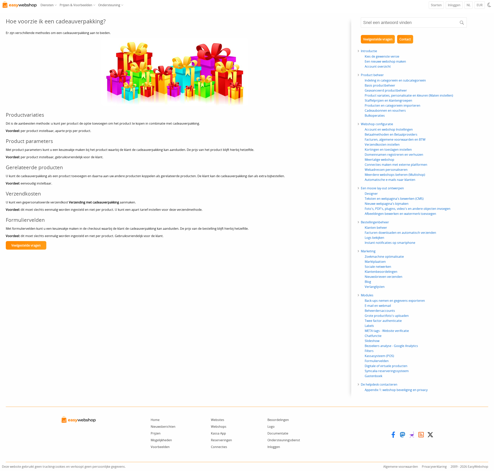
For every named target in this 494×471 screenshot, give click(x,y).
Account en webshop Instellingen (389, 129)
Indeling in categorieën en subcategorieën (395, 80)
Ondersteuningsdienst (283, 440)
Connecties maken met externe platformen (396, 164)
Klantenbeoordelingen (381, 272)
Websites (217, 420)
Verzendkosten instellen (382, 144)
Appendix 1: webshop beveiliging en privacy (396, 390)
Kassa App (218, 433)
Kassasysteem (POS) (379, 356)
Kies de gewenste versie (382, 56)
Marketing (368, 251)
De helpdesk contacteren (379, 384)
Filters (369, 351)
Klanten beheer (376, 227)
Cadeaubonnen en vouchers (385, 110)
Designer (371, 193)
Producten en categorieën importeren (392, 105)
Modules (367, 295)
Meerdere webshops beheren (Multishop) (395, 175)
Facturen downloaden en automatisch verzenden (400, 232)
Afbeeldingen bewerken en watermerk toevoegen (400, 214)
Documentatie (277, 433)
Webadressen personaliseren (386, 169)
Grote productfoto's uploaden (387, 316)
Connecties (219, 447)
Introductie (369, 51)
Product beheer (372, 75)
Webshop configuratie (377, 124)
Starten (436, 5)
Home (155, 420)
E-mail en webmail (378, 306)
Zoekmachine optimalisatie (384, 256)
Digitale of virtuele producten (386, 366)
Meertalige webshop (379, 159)
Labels (369, 326)
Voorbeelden (160, 447)
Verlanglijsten (375, 287)
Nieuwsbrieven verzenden (383, 277)
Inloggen (454, 5)
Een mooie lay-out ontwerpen (382, 188)
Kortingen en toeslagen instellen (388, 149)
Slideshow (372, 341)
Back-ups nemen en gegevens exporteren (395, 300)
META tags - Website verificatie (387, 331)
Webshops (218, 426)
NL (468, 5)
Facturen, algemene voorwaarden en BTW (395, 139)
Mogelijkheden (161, 440)
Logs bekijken (374, 238)
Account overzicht (378, 66)
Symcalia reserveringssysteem (387, 371)
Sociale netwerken (378, 266)
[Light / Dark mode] (490, 4)
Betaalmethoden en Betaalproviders (391, 134)
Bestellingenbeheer (375, 222)
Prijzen (156, 433)
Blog (368, 282)
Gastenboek (373, 376)
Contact (405, 39)
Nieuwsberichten (163, 426)
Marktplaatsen (375, 261)
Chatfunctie (373, 336)
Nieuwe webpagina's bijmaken (387, 203)
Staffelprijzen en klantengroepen (388, 100)
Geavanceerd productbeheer (386, 90)
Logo (271, 426)
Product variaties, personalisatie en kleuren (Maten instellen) (409, 95)
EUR (480, 5)
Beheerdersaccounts (380, 311)
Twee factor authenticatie (383, 321)
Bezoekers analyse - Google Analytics (391, 346)
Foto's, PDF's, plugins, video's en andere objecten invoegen (407, 209)
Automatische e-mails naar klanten (390, 180)
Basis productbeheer (380, 85)
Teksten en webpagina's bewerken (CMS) (394, 198)
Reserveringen (221, 440)
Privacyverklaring (434, 466)
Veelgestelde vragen (26, 245)
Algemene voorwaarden (400, 466)
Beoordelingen (278, 420)
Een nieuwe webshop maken (385, 61)
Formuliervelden (377, 361)
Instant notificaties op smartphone (390, 243)
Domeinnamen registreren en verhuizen (394, 154)
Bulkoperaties (375, 115)
